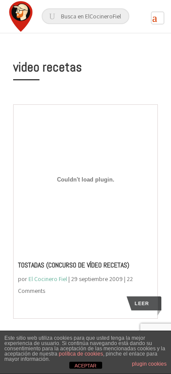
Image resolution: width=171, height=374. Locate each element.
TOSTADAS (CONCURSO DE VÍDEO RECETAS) (73, 265)
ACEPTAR (85, 365)
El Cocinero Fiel (47, 279)
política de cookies (81, 354)
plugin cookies (149, 364)
